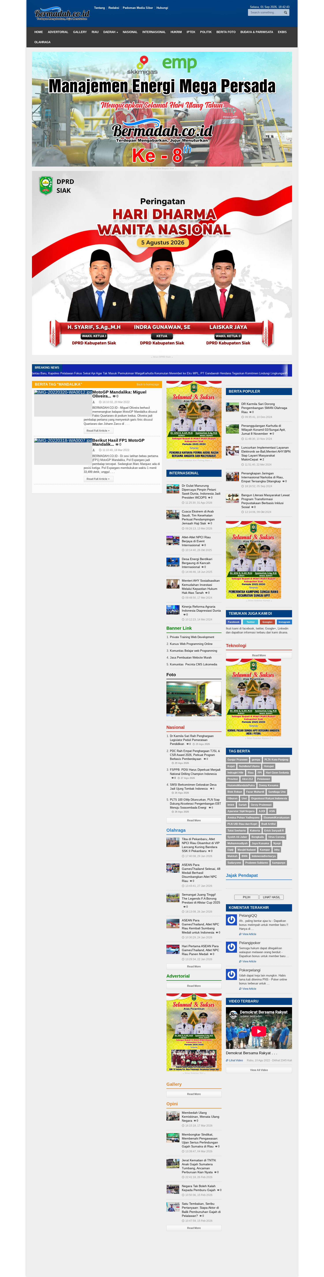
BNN (245, 856)
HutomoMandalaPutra (241, 785)
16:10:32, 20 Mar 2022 (114, 402)
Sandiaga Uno (277, 791)
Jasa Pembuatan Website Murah (191, 657)
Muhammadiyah (237, 843)
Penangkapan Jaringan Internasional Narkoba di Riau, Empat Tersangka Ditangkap (262, 477)
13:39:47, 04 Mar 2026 (197, 1151)
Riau (95, 32)
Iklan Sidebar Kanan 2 (259, 738)
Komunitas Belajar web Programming (193, 650)
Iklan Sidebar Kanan (259, 600)
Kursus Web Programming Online (191, 644)
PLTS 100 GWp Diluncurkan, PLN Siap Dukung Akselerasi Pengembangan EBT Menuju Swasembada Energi (195, 803)
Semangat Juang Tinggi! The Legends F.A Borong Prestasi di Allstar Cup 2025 (201, 898)
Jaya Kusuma (260, 843)
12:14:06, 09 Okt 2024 (256, 512)
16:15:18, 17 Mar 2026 (197, 1125)
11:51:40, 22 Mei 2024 (256, 464)
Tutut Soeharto (236, 830)
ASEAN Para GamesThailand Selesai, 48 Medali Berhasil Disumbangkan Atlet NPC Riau (201, 873)
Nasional (130, 32)
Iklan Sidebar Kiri (194, 1073)
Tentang (99, 7)
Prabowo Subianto (256, 862)
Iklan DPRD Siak (162, 357)
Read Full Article (98, 430)
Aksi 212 (247, 779)
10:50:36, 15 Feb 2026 (197, 1195)
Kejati (231, 766)
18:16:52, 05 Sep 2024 (256, 486)
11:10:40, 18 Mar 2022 (114, 450)
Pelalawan (263, 779)
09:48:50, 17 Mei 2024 (197, 597)
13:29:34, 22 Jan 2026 (197, 959)
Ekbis (282, 32)
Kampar (265, 849)
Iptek (191, 32)
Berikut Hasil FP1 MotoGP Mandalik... (118, 442)
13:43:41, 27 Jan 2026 (197, 885)
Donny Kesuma (268, 785)
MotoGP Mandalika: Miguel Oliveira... (119, 394)
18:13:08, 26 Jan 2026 (197, 911)
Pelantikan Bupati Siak (162, 168)
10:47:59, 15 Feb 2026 (197, 1220)
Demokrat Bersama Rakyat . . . (251, 1053)
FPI (260, 772)
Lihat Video (234, 1060)
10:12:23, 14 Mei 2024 (197, 619)
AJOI (262, 811)
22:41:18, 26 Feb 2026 (197, 1177)
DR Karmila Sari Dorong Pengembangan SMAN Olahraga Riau (264, 408)
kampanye (278, 862)
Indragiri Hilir (235, 772)
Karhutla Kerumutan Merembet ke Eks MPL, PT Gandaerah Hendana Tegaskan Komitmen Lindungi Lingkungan (168, 373)
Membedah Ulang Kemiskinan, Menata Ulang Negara (200, 1116)
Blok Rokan (234, 791)
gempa (256, 759)
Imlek (230, 804)
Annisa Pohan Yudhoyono (243, 817)
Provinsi (232, 779)
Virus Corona (276, 837)
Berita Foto (226, 32)
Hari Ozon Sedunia (277, 772)
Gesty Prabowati (261, 804)
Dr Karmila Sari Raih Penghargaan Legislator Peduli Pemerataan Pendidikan (192, 740)
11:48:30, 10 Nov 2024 (256, 438)
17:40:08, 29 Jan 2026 (197, 856)
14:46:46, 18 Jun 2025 (197, 572)
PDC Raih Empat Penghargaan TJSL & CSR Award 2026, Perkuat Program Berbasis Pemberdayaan (195, 755)
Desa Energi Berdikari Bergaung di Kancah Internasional (197, 563)
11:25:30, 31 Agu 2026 (197, 502)
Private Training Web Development (192, 637)
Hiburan (232, 798)
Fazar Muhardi (255, 791)
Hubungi (162, 7)
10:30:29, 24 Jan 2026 (197, 937)
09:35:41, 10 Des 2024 (256, 417)
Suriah (242, 804)
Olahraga (42, 42)
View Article (247, 934)
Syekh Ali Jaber (237, 837)
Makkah (232, 856)
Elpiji (230, 849)
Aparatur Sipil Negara (241, 811)
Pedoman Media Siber (138, 7)
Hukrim (176, 32)
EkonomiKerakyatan (276, 817)
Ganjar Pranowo (237, 759)
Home (38, 32)
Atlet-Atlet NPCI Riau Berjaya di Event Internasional (196, 541)
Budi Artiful (268, 824)
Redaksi (113, 7)
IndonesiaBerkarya (264, 856)
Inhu (276, 849)
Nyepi (277, 843)
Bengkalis (257, 837)
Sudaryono (234, 862)
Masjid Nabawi (247, 849)
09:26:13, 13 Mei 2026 (197, 528)
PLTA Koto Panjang (276, 759)
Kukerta (255, 830)
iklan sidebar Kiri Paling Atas (194, 460)
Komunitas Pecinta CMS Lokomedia (193, 664)
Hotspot (269, 766)
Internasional (154, 32)
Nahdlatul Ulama (249, 766)
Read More (194, 820)
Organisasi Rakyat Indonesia (269, 798)
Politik (206, 32)
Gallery (80, 32)
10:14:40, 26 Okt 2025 (197, 550)
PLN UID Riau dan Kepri (242, 824)
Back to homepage (148, 384)
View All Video (259, 1070)
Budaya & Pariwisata (256, 32)
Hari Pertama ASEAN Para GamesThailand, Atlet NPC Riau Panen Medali (200, 950)
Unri (244, 798)
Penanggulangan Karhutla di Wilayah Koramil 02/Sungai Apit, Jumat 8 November (263, 429)
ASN (272, 811)
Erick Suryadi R (274, 830)
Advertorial (58, 32)
